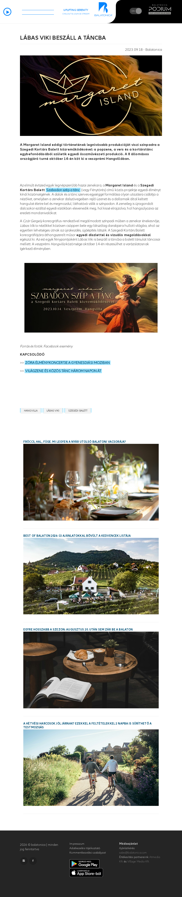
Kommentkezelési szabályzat (87, 852)
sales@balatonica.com (133, 852)
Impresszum (76, 844)
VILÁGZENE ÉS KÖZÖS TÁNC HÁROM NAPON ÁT (63, 371)
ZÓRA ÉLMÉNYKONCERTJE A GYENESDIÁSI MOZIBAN (67, 362)
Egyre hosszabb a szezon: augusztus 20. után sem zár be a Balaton (78, 629)
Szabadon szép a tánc (63, 190)
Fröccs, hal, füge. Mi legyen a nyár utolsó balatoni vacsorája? (74, 442)
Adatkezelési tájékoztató (84, 848)
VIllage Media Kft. (138, 861)
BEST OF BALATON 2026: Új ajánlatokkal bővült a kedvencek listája (77, 536)
